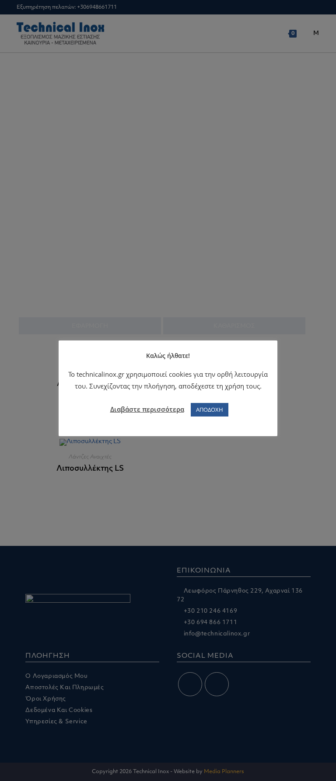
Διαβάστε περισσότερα (147, 409)
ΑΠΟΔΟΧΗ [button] (209, 409)
